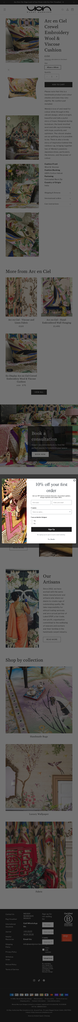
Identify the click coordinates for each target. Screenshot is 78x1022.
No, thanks (51, 539)
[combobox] (51, 512)
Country (33, 508)
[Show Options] (70, 512)
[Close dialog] (74, 480)
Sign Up (51, 529)
